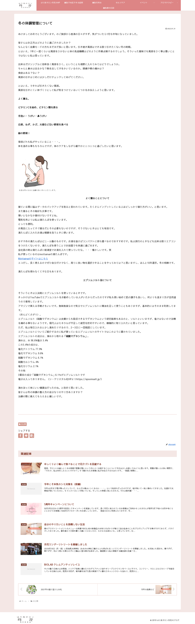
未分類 (23, 424)
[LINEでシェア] (26, 435)
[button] (32, 435)
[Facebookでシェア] (20, 435)
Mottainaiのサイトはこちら (33, 258)
